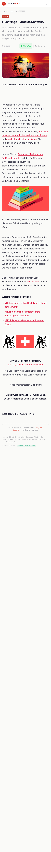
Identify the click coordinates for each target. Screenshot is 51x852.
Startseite (5, 11)
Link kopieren (42, 46)
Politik (19, 11)
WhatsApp (27, 46)
